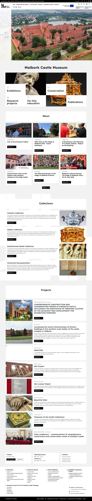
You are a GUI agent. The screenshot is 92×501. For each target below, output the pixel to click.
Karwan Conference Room (76, 476)
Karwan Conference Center (75, 473)
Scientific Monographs (54, 476)
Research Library (32, 470)
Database (9, 490)
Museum (56, 4)
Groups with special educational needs (15, 480)
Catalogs (29, 474)
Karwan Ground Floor (75, 474)
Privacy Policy (63, 498)
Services (29, 477)
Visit (14, 4)
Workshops (10, 477)
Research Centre (48, 4)
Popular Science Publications (55, 477)
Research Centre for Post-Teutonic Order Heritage (22, 485)
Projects (40, 4)
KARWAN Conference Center (75, 470)
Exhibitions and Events (22, 4)
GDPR (84, 498)
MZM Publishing (53, 470)
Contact (29, 480)
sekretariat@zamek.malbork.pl (77, 493)
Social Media (10, 493)
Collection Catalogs (53, 471)
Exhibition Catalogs (53, 473)
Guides (49, 474)
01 (5, 32)
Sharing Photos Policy (53, 498)
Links (28, 482)
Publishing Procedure (53, 479)
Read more (20, 459)
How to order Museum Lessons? (15, 473)
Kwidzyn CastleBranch (80, 7)
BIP (45, 498)
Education (10, 470)
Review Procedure (52, 480)
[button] (11, 147)
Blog (19, 7)
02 (5, 37)
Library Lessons (31, 479)
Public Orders (40, 498)
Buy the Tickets (11, 459)
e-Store (15, 7)
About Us (9, 471)
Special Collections (32, 473)
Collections (33, 4)
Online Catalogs (31, 476)
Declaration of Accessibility (75, 498)
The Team (9, 487)
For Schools (10, 474)
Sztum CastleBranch (88, 7)
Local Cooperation (12, 476)
